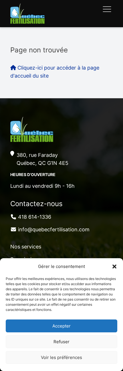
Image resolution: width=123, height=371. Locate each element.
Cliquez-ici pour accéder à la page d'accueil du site (54, 72)
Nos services (25, 247)
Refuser (61, 341)
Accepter (61, 326)
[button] (114, 266)
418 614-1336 (34, 217)
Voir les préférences (61, 357)
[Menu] (107, 9)
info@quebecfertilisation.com (54, 229)
